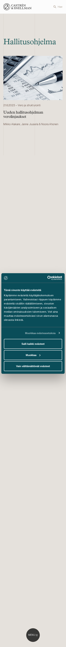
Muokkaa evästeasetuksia (40, 333)
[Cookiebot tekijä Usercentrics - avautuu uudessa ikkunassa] (47, 278)
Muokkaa (31, 354)
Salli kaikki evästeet (33, 343)
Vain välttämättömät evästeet (33, 366)
